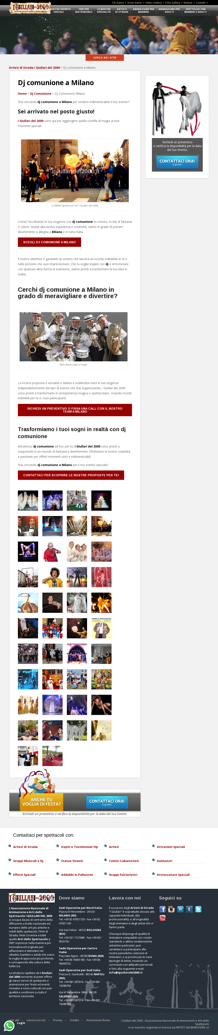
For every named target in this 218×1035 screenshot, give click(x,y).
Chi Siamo (118, 2)
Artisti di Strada (121, 10)
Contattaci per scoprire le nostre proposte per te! (71, 475)
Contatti (200, 2)
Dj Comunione (40, 93)
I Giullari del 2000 (30, 121)
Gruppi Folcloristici (123, 875)
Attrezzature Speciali (173, 875)
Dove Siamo (135, 2)
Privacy (57, 1020)
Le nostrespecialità (104, 10)
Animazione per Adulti (169, 10)
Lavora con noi (36, 1020)
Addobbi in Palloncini (77, 875)
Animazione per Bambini (143, 10)
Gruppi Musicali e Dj (28, 861)
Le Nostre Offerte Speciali (58, 10)
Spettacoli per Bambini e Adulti (195, 10)
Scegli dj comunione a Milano (49, 242)
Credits (74, 1020)
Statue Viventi (72, 861)
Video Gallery (154, 2)
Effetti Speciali (24, 875)
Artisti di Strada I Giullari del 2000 (34, 68)
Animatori (164, 861)
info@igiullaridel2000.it (126, 972)
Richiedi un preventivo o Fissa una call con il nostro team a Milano (74, 410)
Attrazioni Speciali (171, 847)
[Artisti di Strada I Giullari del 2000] (30, 14)
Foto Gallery (172, 2)
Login (21, 1023)
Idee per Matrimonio (83, 10)
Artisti (114, 847)
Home (22, 93)
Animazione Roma (98, 1020)
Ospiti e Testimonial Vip (79, 847)
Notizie (188, 2)
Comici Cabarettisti (124, 861)
